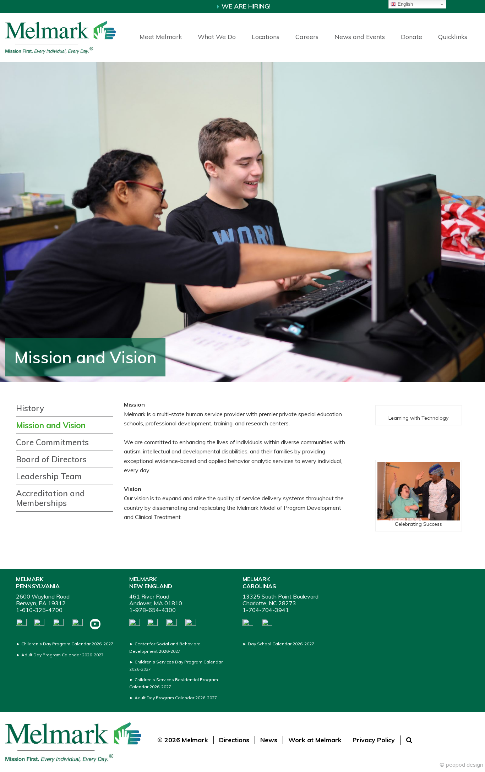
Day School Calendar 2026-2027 (281, 643)
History (30, 408)
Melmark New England (150, 582)
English (404, 4)
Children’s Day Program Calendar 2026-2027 (67, 643)
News (268, 740)
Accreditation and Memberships (50, 498)
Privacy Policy (374, 740)
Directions (234, 740)
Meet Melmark (161, 36)
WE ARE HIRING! (245, 6)
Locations (265, 36)
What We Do (217, 36)
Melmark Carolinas (259, 582)
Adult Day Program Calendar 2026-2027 (62, 654)
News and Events (359, 36)
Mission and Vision (51, 425)
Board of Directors (51, 459)
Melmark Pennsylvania (38, 582)
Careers (306, 36)
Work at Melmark (315, 740)
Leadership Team (49, 476)
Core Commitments (52, 442)
